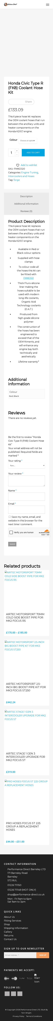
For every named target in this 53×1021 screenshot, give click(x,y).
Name (12, 490)
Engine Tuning (29, 172)
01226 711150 (14, 885)
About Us (9, 917)
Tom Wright (26, 1013)
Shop (7, 924)
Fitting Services (12, 920)
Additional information (26, 203)
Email (12, 503)
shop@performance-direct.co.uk (26, 894)
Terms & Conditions (34, 1016)
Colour (13, 139)
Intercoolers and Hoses (21, 176)
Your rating (15, 460)
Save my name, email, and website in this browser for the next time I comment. (25, 521)
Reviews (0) (26, 211)
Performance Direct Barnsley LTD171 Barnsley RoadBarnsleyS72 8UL (26, 875)
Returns (8, 935)
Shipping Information (16, 928)
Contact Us (10, 939)
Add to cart (33, 153)
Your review (15, 473)
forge (17, 180)
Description (26, 196)
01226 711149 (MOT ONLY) (21, 890)
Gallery (8, 931)
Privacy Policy (18, 1016)
